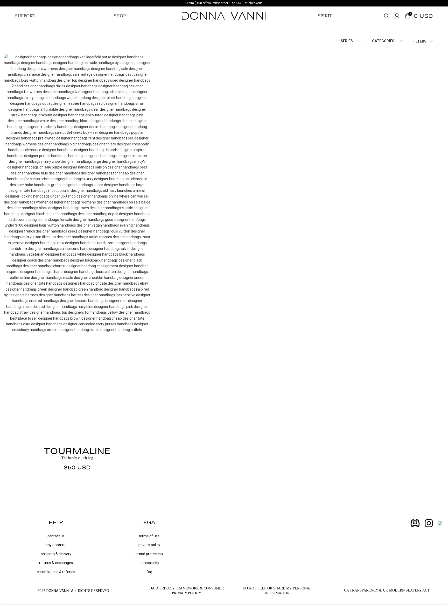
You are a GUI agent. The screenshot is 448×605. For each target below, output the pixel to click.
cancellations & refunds (56, 572)
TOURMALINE (77, 451)
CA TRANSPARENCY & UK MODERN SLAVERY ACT (387, 590)
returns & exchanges (56, 563)
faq (149, 572)
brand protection (149, 554)
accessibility (149, 563)
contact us (56, 536)
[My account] (397, 16)
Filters (419, 41)
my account (56, 545)
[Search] (386, 16)
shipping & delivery (56, 554)
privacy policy (149, 545)
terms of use (149, 536)
